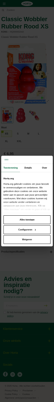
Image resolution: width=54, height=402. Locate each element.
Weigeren (27, 239)
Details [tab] (28, 167)
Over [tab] (44, 167)
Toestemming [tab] (10, 167)
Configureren (25, 229)
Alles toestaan (27, 219)
